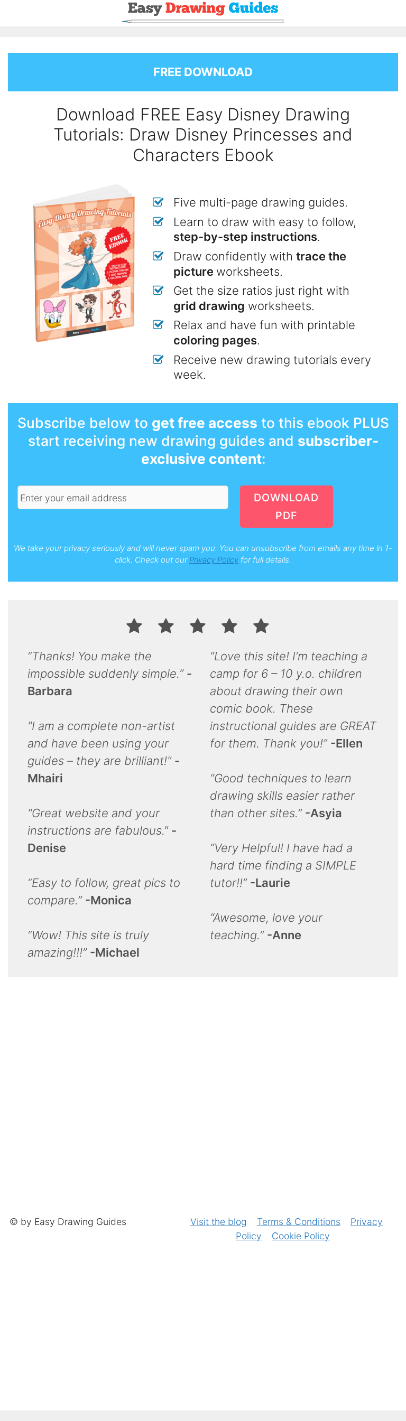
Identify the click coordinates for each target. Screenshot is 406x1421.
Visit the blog (218, 1221)
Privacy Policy (213, 560)
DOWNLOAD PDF (286, 506)
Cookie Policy (301, 1235)
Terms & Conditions (298, 1221)
